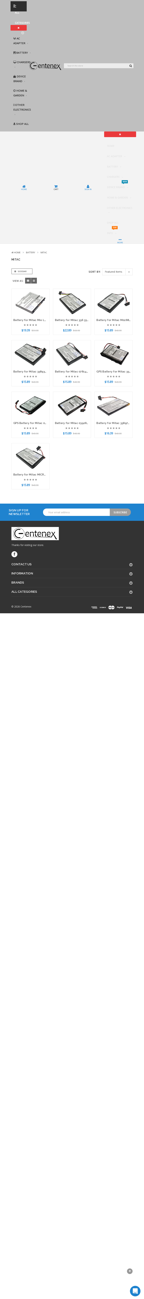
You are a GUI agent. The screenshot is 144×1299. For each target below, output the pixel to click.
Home (110, 145)
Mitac (44, 252)
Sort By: (95, 271)
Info (112, 231)
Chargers (23, 62)
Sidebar (22, 271)
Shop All (22, 124)
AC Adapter (19, 41)
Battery (22, 52)
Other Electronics (22, 107)
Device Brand (19, 79)
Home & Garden (20, 93)
